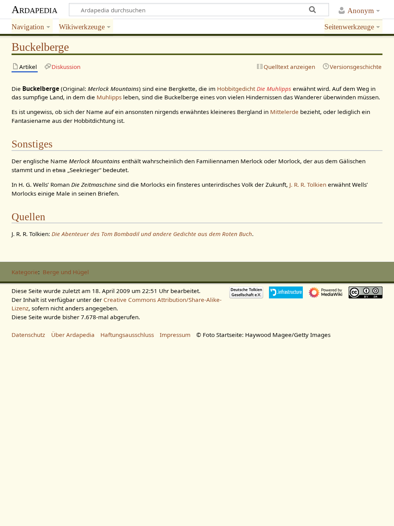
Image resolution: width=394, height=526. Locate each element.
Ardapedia (34, 9)
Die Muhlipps (274, 88)
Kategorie (25, 272)
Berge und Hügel (66, 272)
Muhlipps (109, 97)
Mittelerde (284, 112)
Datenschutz (28, 334)
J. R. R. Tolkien (307, 184)
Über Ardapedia (73, 334)
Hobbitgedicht (236, 88)
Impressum (175, 334)
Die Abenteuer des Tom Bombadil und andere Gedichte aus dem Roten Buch (152, 234)
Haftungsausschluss (127, 334)
